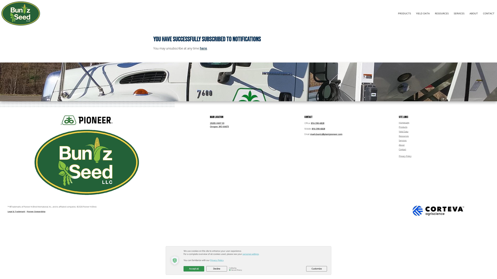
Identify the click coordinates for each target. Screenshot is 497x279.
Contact (488, 13)
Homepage (404, 122)
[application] (248, 260)
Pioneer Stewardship (36, 211)
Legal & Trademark (16, 211)
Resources (442, 13)
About (474, 13)
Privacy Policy (405, 156)
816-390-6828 (317, 123)
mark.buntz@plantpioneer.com (326, 134)
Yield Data (423, 13)
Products (404, 13)
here (203, 48)
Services (459, 13)
